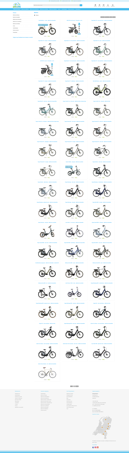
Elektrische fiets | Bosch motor (46, 401)
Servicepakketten (69, 396)
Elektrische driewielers (44, 407)
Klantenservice (17, 393)
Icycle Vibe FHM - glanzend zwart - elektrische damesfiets (101, 343)
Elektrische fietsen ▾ (16, 9)
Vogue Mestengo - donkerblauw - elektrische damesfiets (102, 182)
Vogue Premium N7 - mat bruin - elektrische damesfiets (101, 121)
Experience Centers (70, 393)
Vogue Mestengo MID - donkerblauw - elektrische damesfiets (102, 283)
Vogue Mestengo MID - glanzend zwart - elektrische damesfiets (47, 303)
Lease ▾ (59, 9)
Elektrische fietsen (16, 15)
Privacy (16, 405)
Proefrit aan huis (69, 401)
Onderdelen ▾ (77, 9)
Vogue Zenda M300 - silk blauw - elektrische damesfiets (102, 222)
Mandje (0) (113, 6)
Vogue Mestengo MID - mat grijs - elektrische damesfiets (74, 303)
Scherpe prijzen (69, 404)
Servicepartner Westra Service (72, 405)
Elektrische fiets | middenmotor (46, 399)
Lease (14, 26)
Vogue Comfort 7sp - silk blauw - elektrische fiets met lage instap (47, 121)
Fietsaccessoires (16, 30)
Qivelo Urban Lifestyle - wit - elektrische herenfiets (47, 364)
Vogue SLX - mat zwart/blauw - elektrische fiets (101, 303)
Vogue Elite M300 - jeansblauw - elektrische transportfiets (74, 242)
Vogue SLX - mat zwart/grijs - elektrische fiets (47, 323)
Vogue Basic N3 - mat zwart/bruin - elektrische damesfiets (74, 40)
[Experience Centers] (102, 438)
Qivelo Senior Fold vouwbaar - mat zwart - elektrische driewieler (74, 343)
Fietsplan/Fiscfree (70, 395)
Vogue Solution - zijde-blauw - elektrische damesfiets (47, 182)
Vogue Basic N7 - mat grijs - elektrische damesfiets (47, 81)
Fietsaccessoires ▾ (71, 9)
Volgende (77, 386)
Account (107, 6)
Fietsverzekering (69, 402)
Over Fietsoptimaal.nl (70, 407)
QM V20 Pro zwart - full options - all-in (47, 61)
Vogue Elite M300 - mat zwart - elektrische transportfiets (102, 242)
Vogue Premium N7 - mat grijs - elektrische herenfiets (47, 162)
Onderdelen (15, 32)
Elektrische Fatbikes (16, 23)
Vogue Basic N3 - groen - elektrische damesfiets (101, 40)
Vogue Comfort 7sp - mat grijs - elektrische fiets (101, 101)
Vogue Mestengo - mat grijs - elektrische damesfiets (74, 202)
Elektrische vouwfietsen (44, 9)
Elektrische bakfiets (16, 17)
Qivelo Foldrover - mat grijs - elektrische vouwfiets (47, 222)
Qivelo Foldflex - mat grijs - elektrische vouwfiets (74, 162)
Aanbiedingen (15, 28)
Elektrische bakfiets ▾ (25, 9)
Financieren (68, 399)
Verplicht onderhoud (18, 398)
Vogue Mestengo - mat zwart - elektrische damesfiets (74, 182)
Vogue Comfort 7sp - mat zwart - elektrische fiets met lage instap (74, 101)
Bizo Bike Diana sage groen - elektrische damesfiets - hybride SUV (47, 263)
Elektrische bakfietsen (44, 408)
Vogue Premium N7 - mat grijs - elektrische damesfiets (74, 141)
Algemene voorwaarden (19, 407)
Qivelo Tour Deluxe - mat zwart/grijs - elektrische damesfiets (47, 343)
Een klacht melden (18, 399)
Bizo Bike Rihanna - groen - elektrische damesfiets (102, 81)
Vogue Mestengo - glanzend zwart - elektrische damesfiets (47, 202)
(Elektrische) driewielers (17, 19)
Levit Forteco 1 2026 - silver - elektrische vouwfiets (74, 283)
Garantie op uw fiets (18, 396)
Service (99, 6)
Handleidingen (17, 395)
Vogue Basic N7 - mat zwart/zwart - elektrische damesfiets (74, 61)
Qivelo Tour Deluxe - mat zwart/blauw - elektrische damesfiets (102, 323)
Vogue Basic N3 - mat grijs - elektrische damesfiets (47, 40)
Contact (103, 6)
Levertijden (17, 402)
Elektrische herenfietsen (45, 398)
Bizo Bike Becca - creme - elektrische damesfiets (47, 20)
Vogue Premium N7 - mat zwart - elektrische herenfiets (101, 141)
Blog (67, 398)
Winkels (95, 6)
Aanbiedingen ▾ (64, 9)
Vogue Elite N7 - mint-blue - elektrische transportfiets (47, 101)
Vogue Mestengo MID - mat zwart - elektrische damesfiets (74, 323)
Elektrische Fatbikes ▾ (53, 9)
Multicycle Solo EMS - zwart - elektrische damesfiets (74, 263)
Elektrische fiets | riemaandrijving (46, 402)
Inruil (67, 408)
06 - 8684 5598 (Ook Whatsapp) (98, 404)
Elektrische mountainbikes (45, 404)
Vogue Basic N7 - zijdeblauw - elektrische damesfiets (74, 81)
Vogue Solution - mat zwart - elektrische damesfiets (102, 162)
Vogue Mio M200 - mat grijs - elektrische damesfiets (102, 202)
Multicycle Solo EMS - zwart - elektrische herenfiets (102, 263)
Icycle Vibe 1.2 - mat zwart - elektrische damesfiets (74, 222)
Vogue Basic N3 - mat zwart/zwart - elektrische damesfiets (101, 20)
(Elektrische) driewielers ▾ (34, 9)
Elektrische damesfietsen (45, 396)
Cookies (16, 404)
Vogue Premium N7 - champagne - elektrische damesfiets (47, 141)
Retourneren (17, 401)
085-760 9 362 (95, 401)
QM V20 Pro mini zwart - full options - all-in (74, 20)
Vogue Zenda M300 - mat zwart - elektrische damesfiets (47, 242)
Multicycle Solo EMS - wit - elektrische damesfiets (47, 283)
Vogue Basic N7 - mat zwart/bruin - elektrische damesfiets (101, 61)
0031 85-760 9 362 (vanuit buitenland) (99, 402)
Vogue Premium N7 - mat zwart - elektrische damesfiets (74, 121)
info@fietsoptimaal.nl (96, 405)
